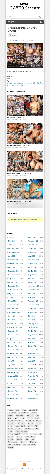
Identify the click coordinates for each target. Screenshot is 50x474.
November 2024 (33, 260)
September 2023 (14, 275)
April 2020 (31, 342)
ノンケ (25, 434)
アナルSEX (16, 83)
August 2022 (12, 293)
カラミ (39, 423)
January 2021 (13, 327)
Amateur (10, 410)
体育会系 (38, 83)
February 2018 (13, 391)
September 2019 (33, 354)
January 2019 (32, 369)
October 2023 (32, 271)
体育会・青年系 (30, 436)
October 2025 (32, 248)
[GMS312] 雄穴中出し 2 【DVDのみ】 (20, 173)
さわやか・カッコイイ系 (27, 83)
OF (38, 415)
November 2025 (13, 248)
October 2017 (13, 399)
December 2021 (33, 305)
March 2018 (32, 387)
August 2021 (32, 312)
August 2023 (32, 275)
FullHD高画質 (33, 410)
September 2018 (33, 376)
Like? (14, 35)
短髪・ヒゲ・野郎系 (17, 85)
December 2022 (13, 286)
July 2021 (11, 316)
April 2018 (11, 387)
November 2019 (33, 350)
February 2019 (13, 369)
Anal (17, 410)
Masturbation (20, 415)
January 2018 (32, 391)
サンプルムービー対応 (14, 428)
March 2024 (32, 267)
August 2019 (12, 357)
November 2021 (13, 309)
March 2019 (32, 365)
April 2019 (11, 365)
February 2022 (33, 301)
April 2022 (31, 297)
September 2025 (14, 252)
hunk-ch (10, 415)
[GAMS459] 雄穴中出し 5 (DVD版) (18, 145)
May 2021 (11, 320)
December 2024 (13, 260)
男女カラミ (32, 442)
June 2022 (12, 297)
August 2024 (32, 263)
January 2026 (13, 245)
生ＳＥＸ (23, 442)
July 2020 (11, 339)
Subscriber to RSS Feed (24, 464)
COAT (24, 410)
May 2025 (31, 256)
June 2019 (12, 361)
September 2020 (14, 335)
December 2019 (13, 350)
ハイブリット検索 (36, 434)
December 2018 (13, 372)
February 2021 (33, 324)
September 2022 (33, 290)
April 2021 (31, 320)
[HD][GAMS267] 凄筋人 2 (15, 117)
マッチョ (10, 436)
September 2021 (14, 312)
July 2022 (31, 293)
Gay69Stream (17, 41)
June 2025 (12, 256)
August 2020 (32, 335)
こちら (30, 418)
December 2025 (33, 245)
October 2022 (13, 290)
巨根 (26, 439)
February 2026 (33, 241)
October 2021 (32, 309)
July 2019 (31, 357)
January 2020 (32, 346)
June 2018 (12, 384)
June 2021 (31, 316)
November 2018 (33, 372)
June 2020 (31, 339)
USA (23, 418)
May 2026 (11, 241)
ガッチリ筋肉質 (20, 426)
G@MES (9, 83)
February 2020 (13, 346)
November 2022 (33, 286)
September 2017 (33, 399)
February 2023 (13, 282)
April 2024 (11, 267)
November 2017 (33, 395)
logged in (20, 220)
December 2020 (33, 327)
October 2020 (32, 331)
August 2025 (32, 252)
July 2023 (11, 278)
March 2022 (12, 301)
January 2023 (32, 282)
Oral (9, 418)
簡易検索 (10, 447)
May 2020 (11, 342)
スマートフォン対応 (21, 431)
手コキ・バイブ (12, 442)
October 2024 (13, 263)
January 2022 (13, 305)
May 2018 (31, 384)
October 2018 (13, 376)
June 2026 (31, 237)
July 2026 (11, 237)
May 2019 (31, 361)
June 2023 (31, 278)
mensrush (30, 415)
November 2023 (13, 271)
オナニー (30, 423)
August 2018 (12, 380)
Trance (16, 418)
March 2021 (12, 324)
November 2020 (13, 331)
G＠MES (33, 412)
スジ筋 (10, 431)
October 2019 (13, 354)
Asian (8, 78)
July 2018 (31, 380)
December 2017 (13, 395)
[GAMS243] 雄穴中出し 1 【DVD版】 (19, 201)
